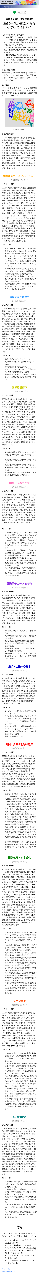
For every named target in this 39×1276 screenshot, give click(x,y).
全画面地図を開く (19, 129)
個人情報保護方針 (8, 1271)
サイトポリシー (8, 1269)
